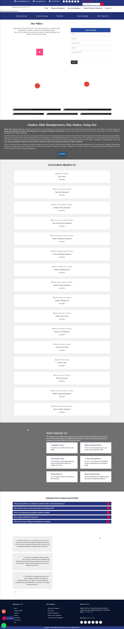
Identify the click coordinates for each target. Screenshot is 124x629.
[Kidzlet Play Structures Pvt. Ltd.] (21, 7)
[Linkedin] (75, 1)
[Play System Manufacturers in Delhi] (22, 109)
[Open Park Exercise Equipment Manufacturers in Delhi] (60, 113)
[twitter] (85, 622)
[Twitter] (72, 1)
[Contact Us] (4, 612)
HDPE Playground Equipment (62, 393)
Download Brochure (87, 1)
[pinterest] (93, 622)
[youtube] (96, 622)
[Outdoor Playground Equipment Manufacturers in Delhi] (94, 113)
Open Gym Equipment (73, 8)
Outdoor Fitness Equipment (62, 207)
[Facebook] (64, 1)
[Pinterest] (78, 1)
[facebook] (81, 622)
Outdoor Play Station (62, 316)
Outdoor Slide (62, 363)
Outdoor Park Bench (62, 347)
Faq (15, 622)
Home (46, 8)
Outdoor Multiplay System (62, 269)
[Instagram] (69, 1)
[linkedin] (89, 622)
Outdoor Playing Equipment (62, 285)
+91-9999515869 (89, 612)
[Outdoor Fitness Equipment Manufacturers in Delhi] (26, 113)
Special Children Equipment (62, 409)
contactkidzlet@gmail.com (23, 1)
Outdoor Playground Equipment (92, 8)
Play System (62, 176)
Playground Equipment (58, 8)
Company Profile (18, 610)
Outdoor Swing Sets (62, 378)
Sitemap (16, 615)
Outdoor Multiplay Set (62, 300)
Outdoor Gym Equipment (62, 331)
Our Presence (17, 620)
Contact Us (108, 8)
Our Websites (17, 617)
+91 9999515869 (55, 1)
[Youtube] (67, 1)
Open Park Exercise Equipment (62, 223)
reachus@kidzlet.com (40, 1)
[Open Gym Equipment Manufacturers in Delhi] (75, 109)
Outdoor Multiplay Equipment (62, 254)
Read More (62, 153)
